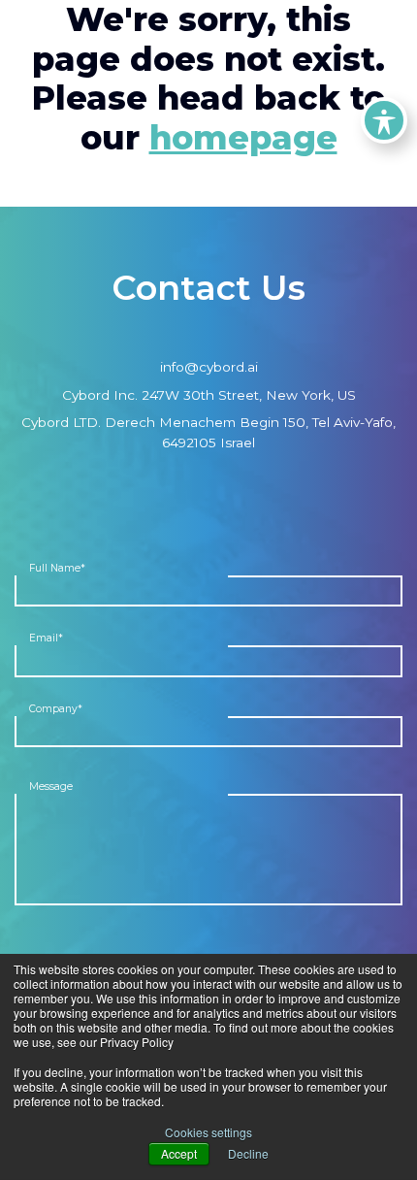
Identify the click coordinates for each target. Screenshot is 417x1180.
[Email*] (208, 661)
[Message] (208, 849)
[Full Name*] (208, 591)
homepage (243, 137)
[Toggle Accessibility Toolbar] (384, 120)
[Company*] (208, 732)
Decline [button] (248, 1153)
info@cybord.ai (209, 367)
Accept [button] (179, 1153)
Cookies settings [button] (208, 1132)
